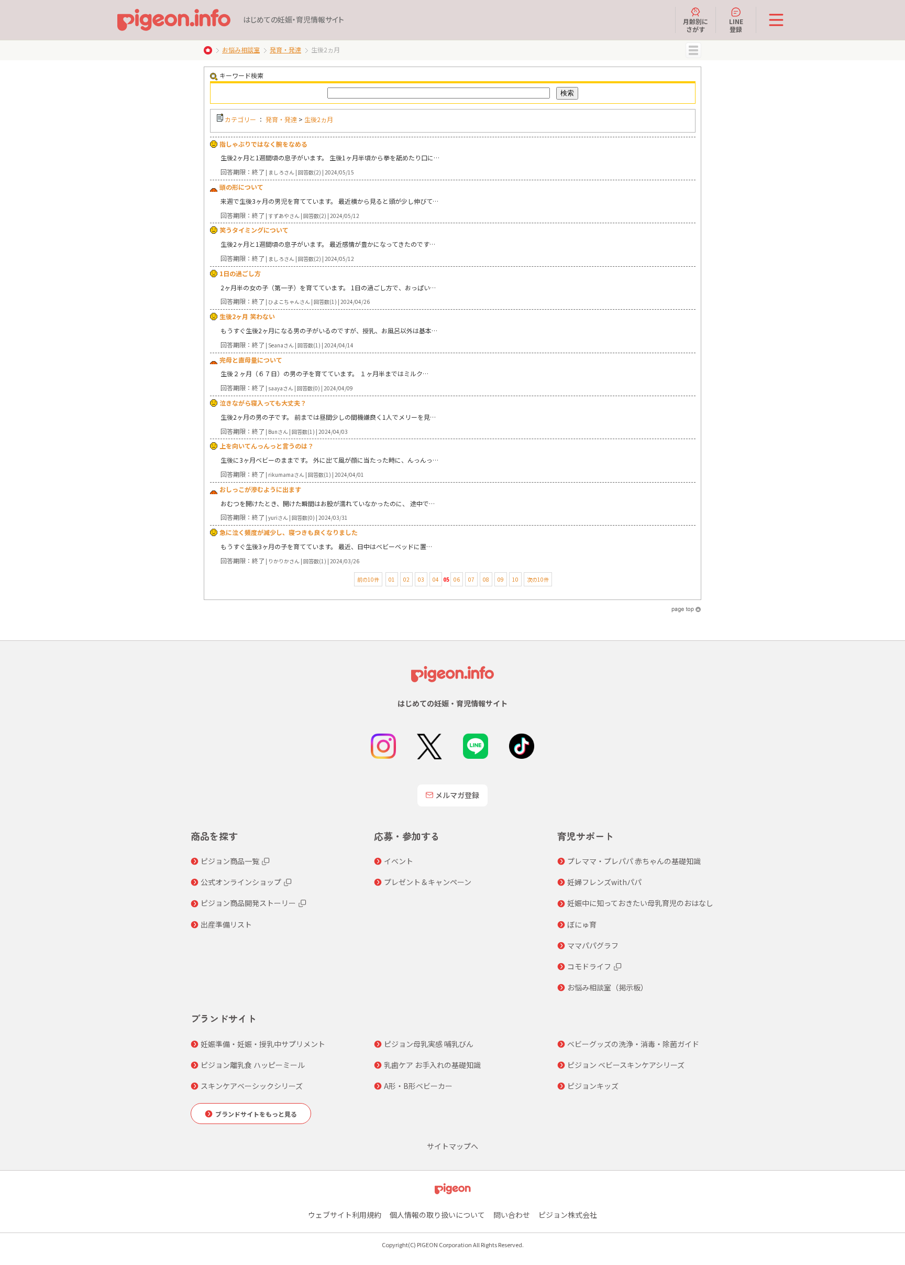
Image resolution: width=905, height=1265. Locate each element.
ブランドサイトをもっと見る (256, 1113)
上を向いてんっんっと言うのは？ (266, 445)
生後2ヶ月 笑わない (247, 316)
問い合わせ (511, 1214)
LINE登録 (736, 25)
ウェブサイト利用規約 (344, 1214)
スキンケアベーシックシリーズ (252, 1086)
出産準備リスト (226, 924)
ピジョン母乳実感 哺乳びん (428, 1044)
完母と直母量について (250, 359)
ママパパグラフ (593, 945)
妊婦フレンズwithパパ (604, 882)
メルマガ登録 (457, 795)
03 (421, 579)
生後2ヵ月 (318, 119)
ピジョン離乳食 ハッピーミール (253, 1065)
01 (392, 579)
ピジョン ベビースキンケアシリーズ (626, 1065)
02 (406, 579)
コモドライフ (589, 966)
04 (436, 579)
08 (486, 579)
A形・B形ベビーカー (418, 1086)
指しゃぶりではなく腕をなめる (263, 143)
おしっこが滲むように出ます (260, 489)
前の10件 (368, 579)
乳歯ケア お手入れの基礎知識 (432, 1065)
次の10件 (538, 579)
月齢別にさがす (695, 25)
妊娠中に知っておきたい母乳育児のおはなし (640, 903)
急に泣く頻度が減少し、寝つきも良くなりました (288, 532)
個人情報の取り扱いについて (437, 1214)
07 (471, 579)
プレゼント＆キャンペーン (427, 882)
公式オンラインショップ (241, 882)
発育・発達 (285, 49)
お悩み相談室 (241, 49)
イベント (398, 861)
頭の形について (241, 186)
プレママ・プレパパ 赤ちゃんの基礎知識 (634, 861)
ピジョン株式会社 (567, 1214)
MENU (693, 50)
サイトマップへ (452, 1146)
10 (515, 579)
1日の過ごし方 (240, 273)
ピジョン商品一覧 (230, 861)
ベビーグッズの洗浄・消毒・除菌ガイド (633, 1044)
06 (457, 579)
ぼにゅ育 (582, 924)
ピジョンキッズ (593, 1086)
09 (501, 579)
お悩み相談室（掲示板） (607, 987)
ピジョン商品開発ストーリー (248, 903)
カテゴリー (240, 119)
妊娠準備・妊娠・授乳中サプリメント (263, 1044)
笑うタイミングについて (254, 229)
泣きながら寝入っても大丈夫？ (262, 402)
